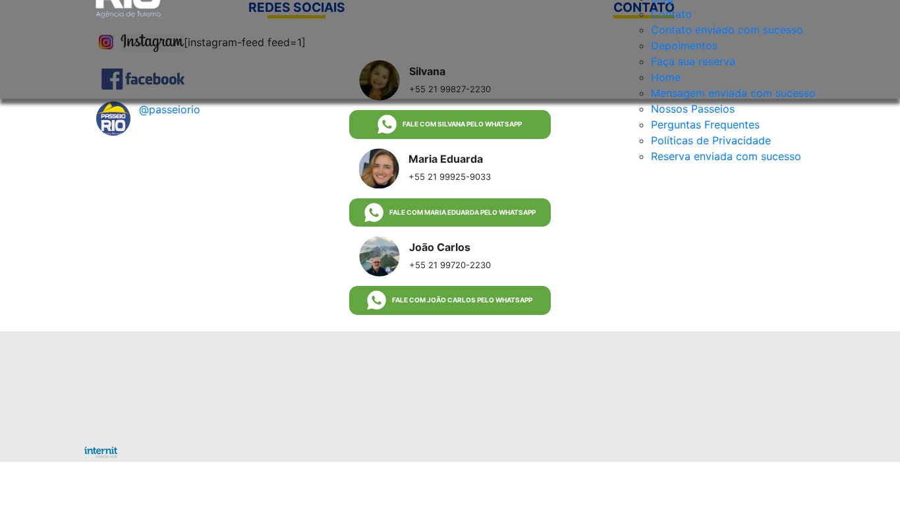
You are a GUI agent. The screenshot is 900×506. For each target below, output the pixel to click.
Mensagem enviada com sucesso (733, 92)
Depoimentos (684, 45)
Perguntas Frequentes (705, 124)
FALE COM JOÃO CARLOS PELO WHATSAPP (462, 300)
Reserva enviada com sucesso (726, 156)
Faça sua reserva (693, 61)
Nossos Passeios (693, 108)
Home (666, 77)
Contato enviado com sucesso (727, 29)
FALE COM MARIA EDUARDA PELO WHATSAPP (462, 212)
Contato (671, 13)
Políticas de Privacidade (711, 140)
